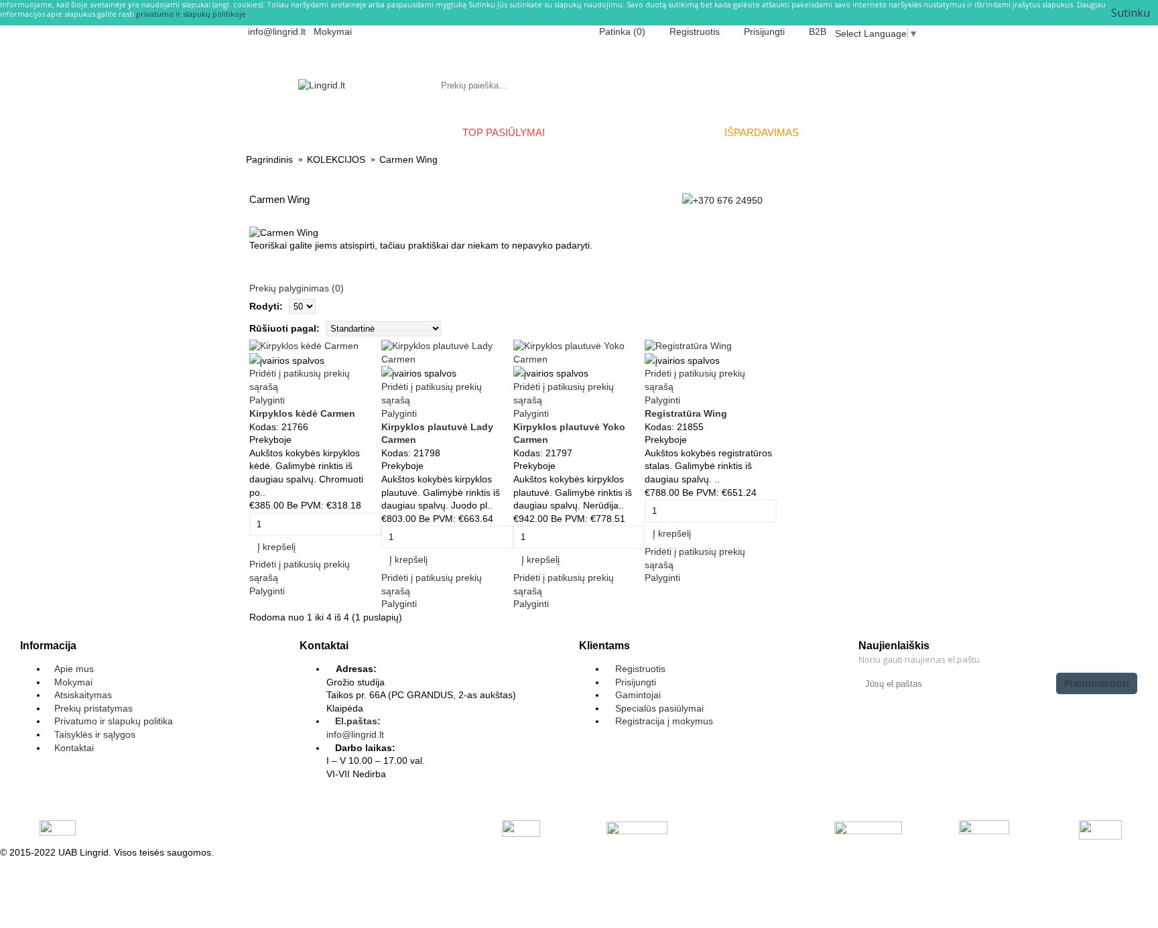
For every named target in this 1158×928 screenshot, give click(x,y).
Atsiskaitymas (83, 694)
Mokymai (73, 682)
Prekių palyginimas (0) (296, 288)
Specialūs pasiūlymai (659, 708)
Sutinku (1130, 12)
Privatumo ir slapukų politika (113, 721)
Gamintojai (638, 694)
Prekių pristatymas (93, 708)
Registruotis (640, 668)
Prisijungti (635, 682)
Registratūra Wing (686, 413)
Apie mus (74, 668)
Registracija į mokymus (664, 721)
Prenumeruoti (1096, 683)
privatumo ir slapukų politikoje (191, 14)
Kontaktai (74, 747)
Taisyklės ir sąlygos (94, 734)
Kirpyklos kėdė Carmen (302, 413)
